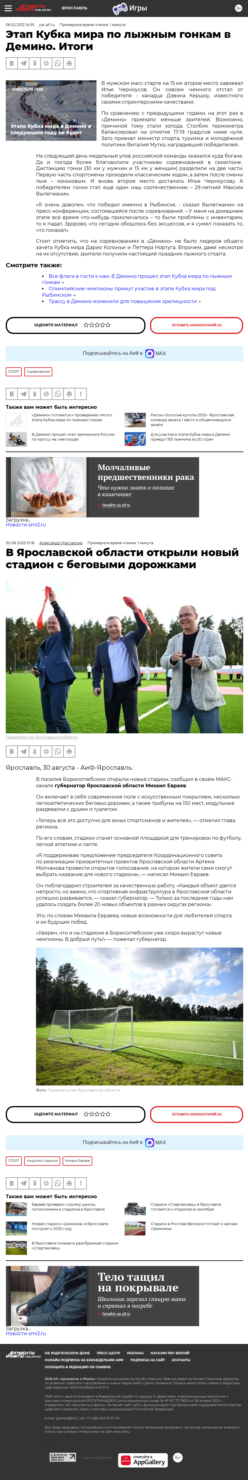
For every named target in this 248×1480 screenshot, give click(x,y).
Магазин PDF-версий (170, 1353)
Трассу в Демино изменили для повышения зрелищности (123, 301)
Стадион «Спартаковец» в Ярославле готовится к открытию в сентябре (186, 1207)
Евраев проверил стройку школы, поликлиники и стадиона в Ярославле (68, 1207)
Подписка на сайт (147, 1360)
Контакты (181, 1360)
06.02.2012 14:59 (20, 24)
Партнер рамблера (97, 1457)
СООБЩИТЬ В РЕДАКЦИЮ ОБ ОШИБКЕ (78, 1367)
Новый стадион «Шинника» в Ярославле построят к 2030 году (70, 1226)
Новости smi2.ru (26, 525)
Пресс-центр (108, 1353)
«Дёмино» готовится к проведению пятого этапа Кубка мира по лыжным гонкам (72, 417)
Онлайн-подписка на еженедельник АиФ (84, 1360)
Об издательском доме (67, 1353)
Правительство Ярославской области (42, 737)
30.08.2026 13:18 (20, 543)
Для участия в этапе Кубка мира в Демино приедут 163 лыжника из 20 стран (190, 437)
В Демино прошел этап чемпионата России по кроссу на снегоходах (73, 437)
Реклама (135, 1353)
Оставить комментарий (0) (197, 325)
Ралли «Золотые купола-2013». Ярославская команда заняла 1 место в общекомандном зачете (192, 420)
